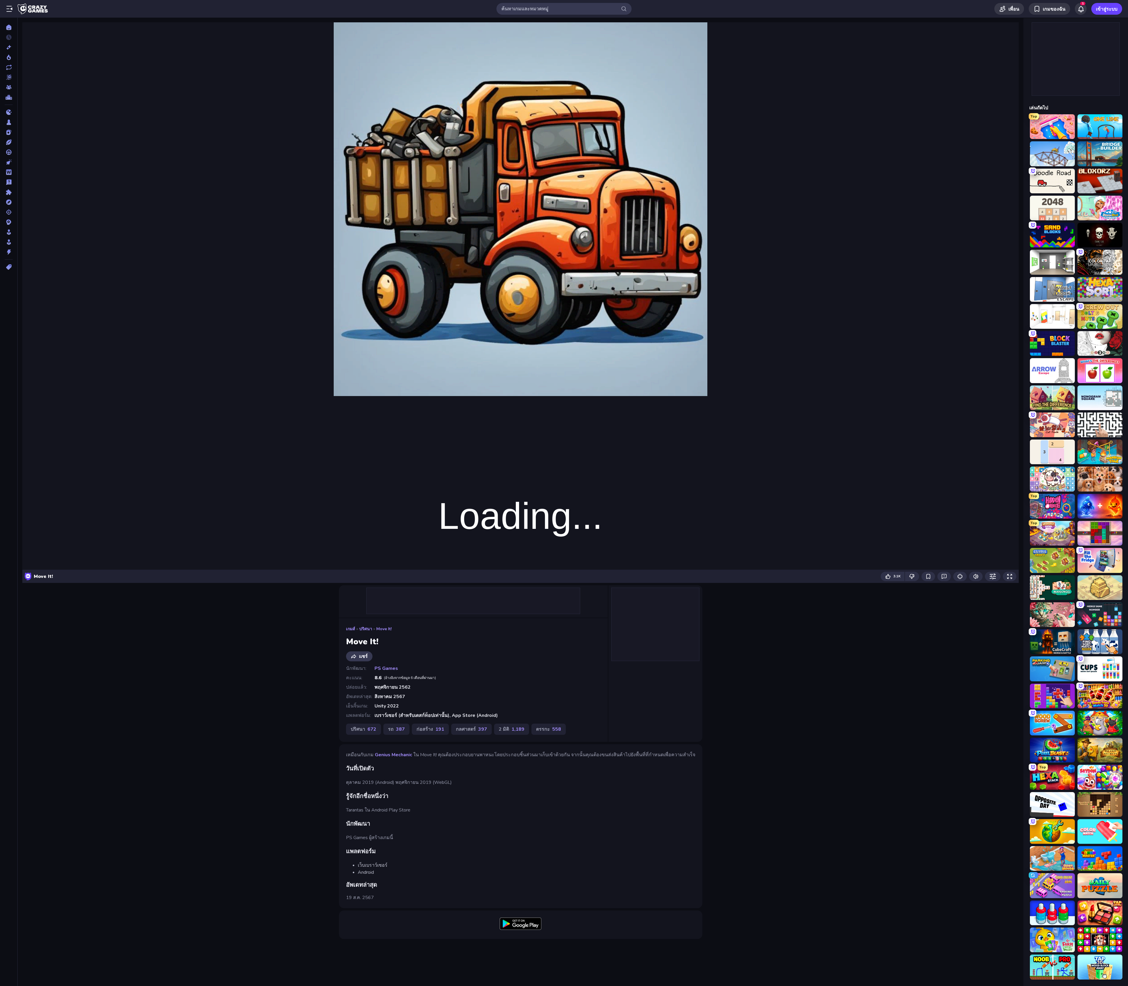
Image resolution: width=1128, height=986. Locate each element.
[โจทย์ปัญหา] (8, 182)
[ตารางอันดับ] (8, 97)
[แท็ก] (8, 267)
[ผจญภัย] (8, 202)
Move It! (384, 629)
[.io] (8, 112)
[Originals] (8, 77)
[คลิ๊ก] (8, 162)
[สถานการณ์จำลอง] (8, 232)
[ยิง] (8, 212)
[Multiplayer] (8, 87)
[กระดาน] (8, 122)
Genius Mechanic (393, 755)
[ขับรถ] (8, 152)
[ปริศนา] (8, 192)
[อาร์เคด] (8, 242)
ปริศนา (365, 629)
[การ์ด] (8, 132)
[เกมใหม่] (8, 47)
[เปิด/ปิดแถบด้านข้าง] (9, 9)
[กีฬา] (8, 142)
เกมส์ (350, 629)
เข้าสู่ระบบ (1106, 9)
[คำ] (8, 172)
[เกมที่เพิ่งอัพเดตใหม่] (8, 67)
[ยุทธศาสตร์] (8, 222)
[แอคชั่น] (8, 252)
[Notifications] (1081, 9)
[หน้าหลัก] (8, 27)
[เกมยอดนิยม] (8, 57)
